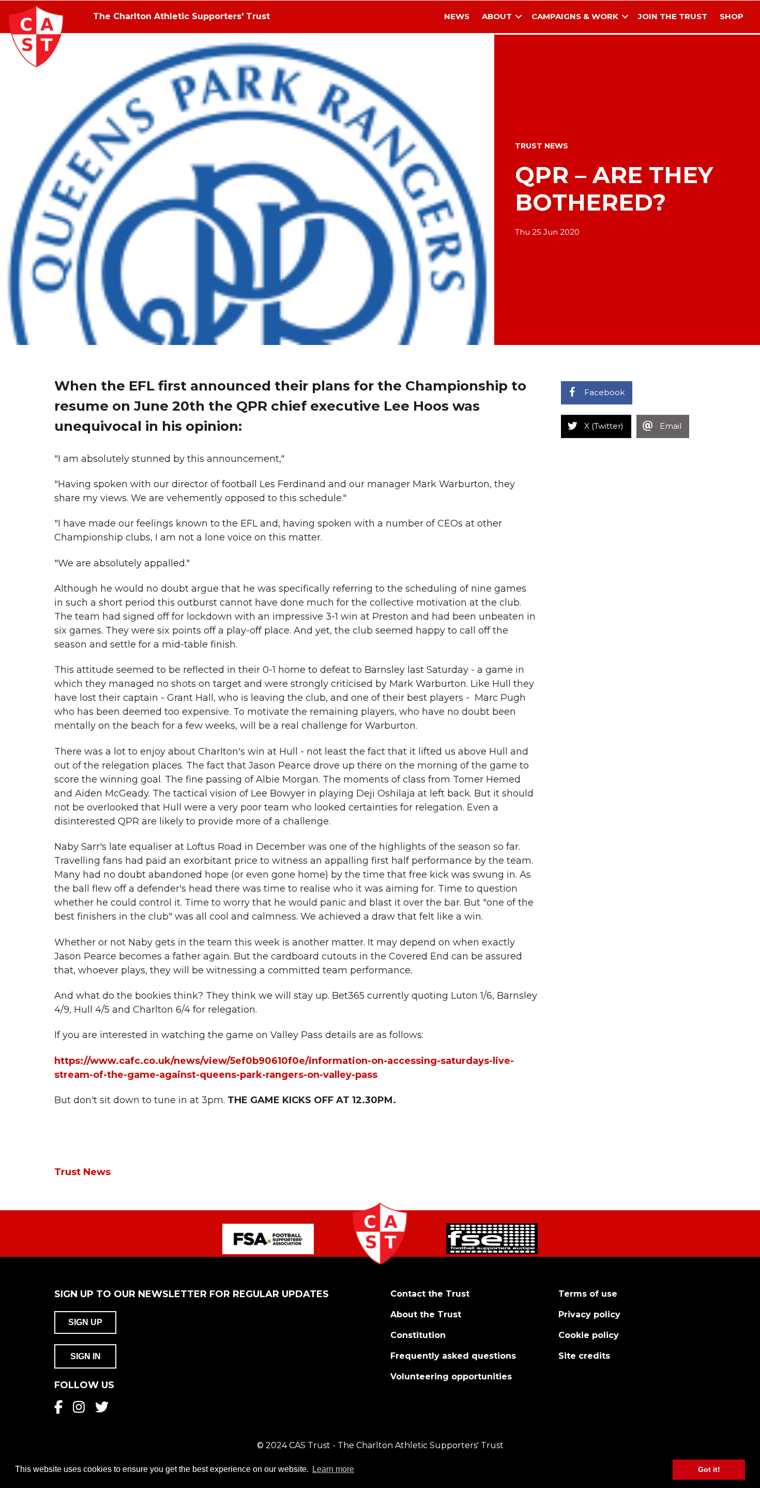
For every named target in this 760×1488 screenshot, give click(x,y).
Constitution (418, 1335)
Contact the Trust (429, 1294)
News (456, 16)
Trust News (541, 146)
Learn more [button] (333, 1469)
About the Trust (425, 1314)
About (497, 16)
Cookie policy (588, 1335)
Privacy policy (589, 1314)
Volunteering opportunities (451, 1376)
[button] (518, 17)
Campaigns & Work (574, 16)
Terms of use (587, 1294)
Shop (731, 16)
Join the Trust (672, 16)
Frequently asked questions (453, 1356)
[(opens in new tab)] (268, 1238)
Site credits (584, 1356)
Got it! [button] (709, 1469)
